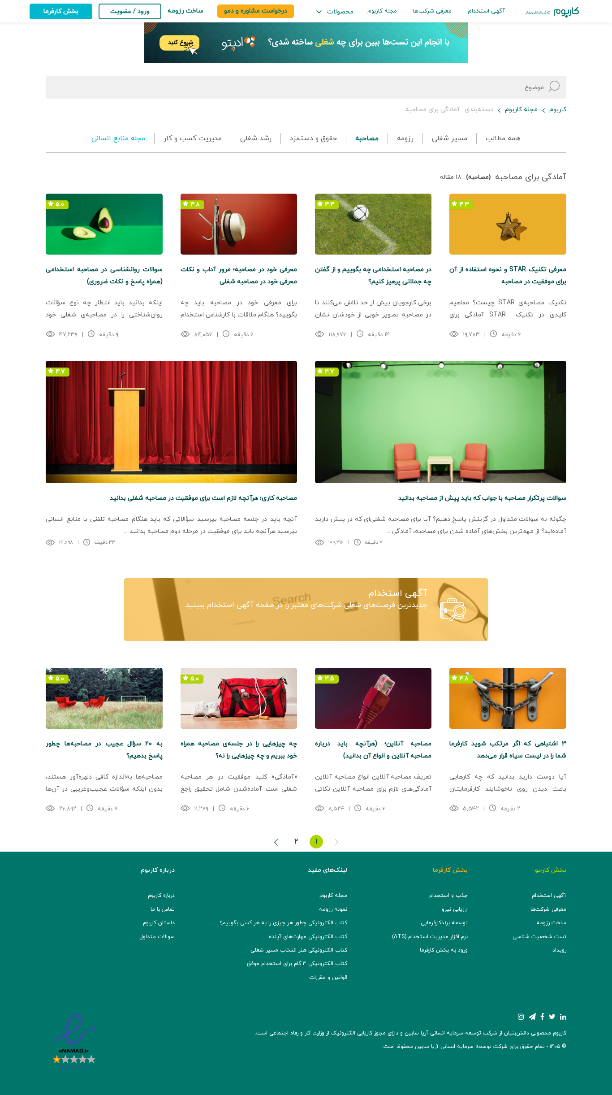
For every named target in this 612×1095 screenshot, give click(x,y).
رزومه (405, 138)
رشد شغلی (256, 138)
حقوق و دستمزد (313, 138)
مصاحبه (367, 138)
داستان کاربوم (159, 922)
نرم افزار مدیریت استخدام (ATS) (430, 936)
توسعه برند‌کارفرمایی (444, 922)
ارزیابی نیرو (455, 909)
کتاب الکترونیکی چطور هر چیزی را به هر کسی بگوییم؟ (283, 922)
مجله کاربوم (382, 11)
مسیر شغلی (449, 138)
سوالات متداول (157, 936)
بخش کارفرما (60, 11)
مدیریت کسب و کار (193, 138)
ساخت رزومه (551, 922)
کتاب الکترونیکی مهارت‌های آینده (308, 936)
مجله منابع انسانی (118, 138)
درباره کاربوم (161, 895)
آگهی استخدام (486, 11)
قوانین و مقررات (328, 977)
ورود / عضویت (130, 11)
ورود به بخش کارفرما (444, 950)
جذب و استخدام (448, 895)
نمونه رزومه (333, 909)
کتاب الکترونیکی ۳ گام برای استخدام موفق (297, 963)
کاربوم (557, 109)
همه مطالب (503, 138)
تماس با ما (163, 909)
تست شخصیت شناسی (539, 936)
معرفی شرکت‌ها (432, 11)
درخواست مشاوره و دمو (255, 11)
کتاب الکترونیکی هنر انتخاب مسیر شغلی (298, 950)
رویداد (559, 950)
